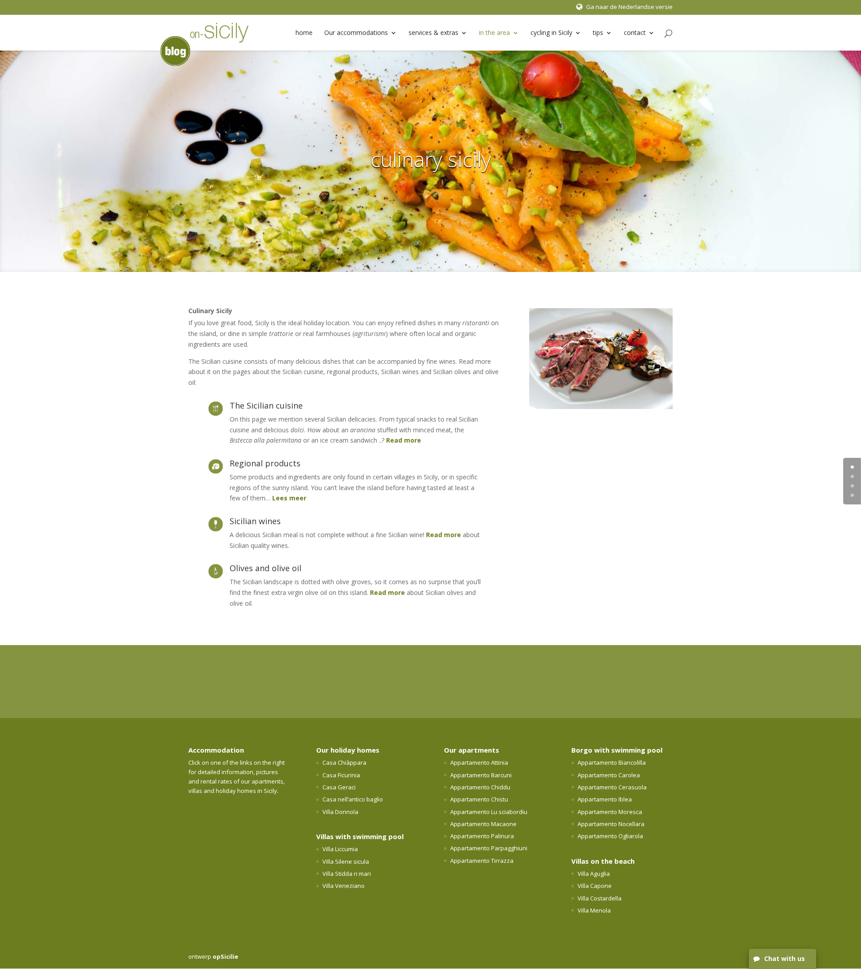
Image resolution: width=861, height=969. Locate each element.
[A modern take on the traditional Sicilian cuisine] (601, 406)
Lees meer (289, 498)
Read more (403, 440)
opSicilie (225, 956)
